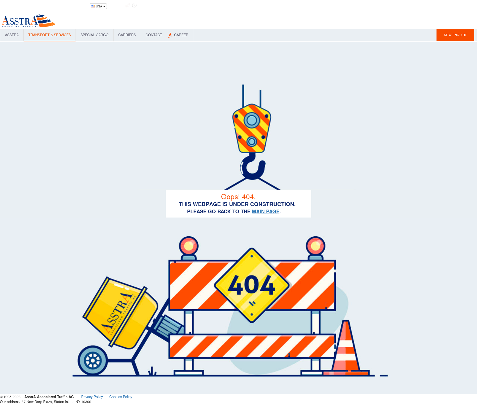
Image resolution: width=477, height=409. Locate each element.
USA (99, 6)
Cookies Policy (120, 396)
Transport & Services (49, 34)
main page (265, 211)
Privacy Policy (92, 396)
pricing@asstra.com (73, 5)
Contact (154, 34)
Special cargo (94, 34)
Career (181, 34)
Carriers (127, 34)
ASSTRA (12, 34)
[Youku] (134, 5)
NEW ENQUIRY (455, 34)
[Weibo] (127, 5)
